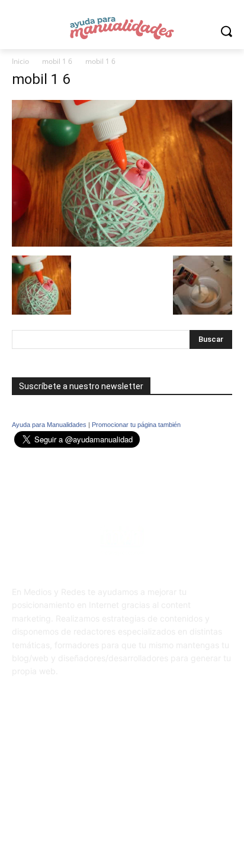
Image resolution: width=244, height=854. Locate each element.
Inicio (20, 61)
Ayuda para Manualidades (49, 424)
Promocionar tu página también (136, 424)
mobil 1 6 (57, 61)
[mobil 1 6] (122, 243)
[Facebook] (107, 759)
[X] (136, 759)
